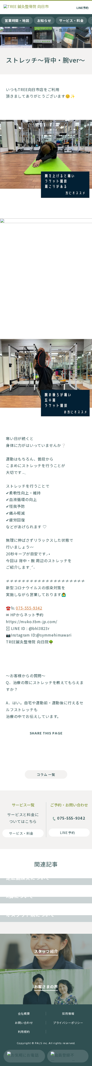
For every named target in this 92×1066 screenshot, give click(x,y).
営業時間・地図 (17, 20)
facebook (27, 751)
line (65, 751)
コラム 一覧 (46, 774)
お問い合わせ (24, 1023)
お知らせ (44, 20)
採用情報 (68, 1013)
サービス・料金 (71, 20)
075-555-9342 (29, 608)
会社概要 (24, 1013)
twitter (46, 751)
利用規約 (24, 1032)
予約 (82, 8)
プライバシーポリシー (68, 1023)
